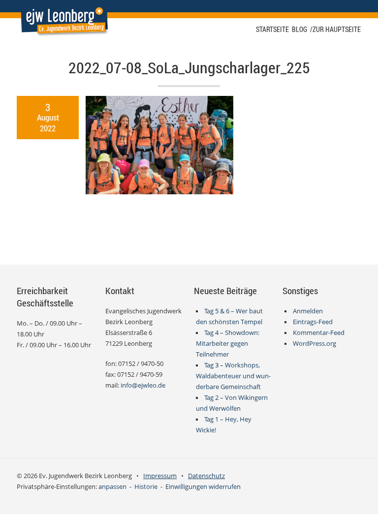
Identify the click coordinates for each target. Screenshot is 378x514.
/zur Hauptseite (335, 29)
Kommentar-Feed (319, 333)
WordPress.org (314, 343)
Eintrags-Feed (313, 322)
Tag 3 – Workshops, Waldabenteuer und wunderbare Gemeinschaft (233, 376)
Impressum (160, 476)
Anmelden (308, 311)
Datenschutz (206, 476)
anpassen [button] (112, 487)
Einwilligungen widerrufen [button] (203, 487)
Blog (299, 29)
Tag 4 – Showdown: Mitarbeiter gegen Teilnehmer (228, 344)
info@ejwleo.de (143, 385)
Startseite (272, 29)
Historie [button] (146, 487)
